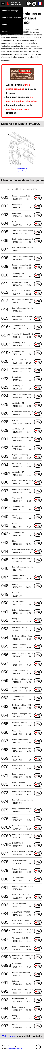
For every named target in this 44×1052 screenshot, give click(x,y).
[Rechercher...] (28, 3)
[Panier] (34, 3)
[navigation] (3, 3)
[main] (22, 524)
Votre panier (9, 1036)
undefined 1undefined (22, 169)
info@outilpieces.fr (15, 1049)
